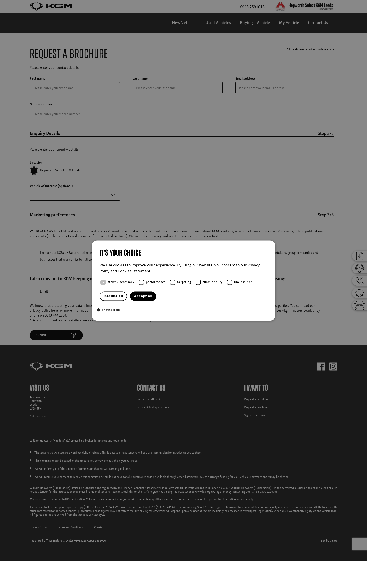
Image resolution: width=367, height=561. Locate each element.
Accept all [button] (143, 296)
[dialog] (183, 280)
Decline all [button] (113, 296)
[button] (184, 309)
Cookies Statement (134, 270)
